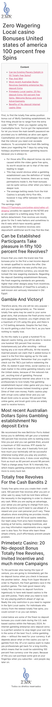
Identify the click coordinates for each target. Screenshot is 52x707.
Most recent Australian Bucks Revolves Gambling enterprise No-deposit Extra (26, 85)
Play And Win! (16, 78)
